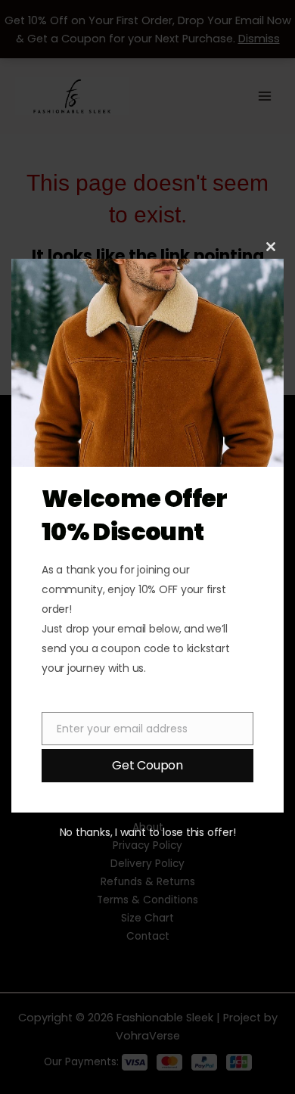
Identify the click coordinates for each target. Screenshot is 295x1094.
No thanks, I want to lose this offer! (148, 832)
